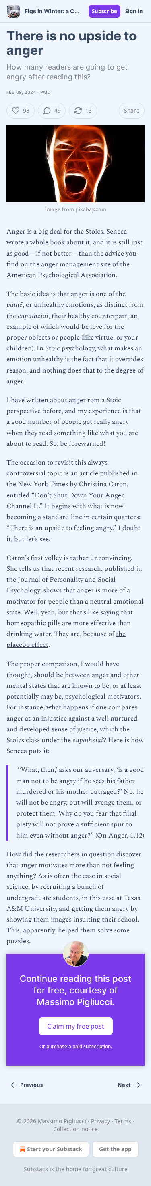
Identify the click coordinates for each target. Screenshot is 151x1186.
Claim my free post (75, 1025)
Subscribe (104, 11)
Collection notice (75, 1129)
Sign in (134, 11)
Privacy (100, 1121)
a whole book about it (57, 242)
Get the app (115, 1149)
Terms (123, 1121)
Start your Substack (54, 1149)
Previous (31, 1085)
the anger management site (70, 264)
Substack (36, 1169)
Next (124, 1085)
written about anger (56, 400)
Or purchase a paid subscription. (75, 1046)
